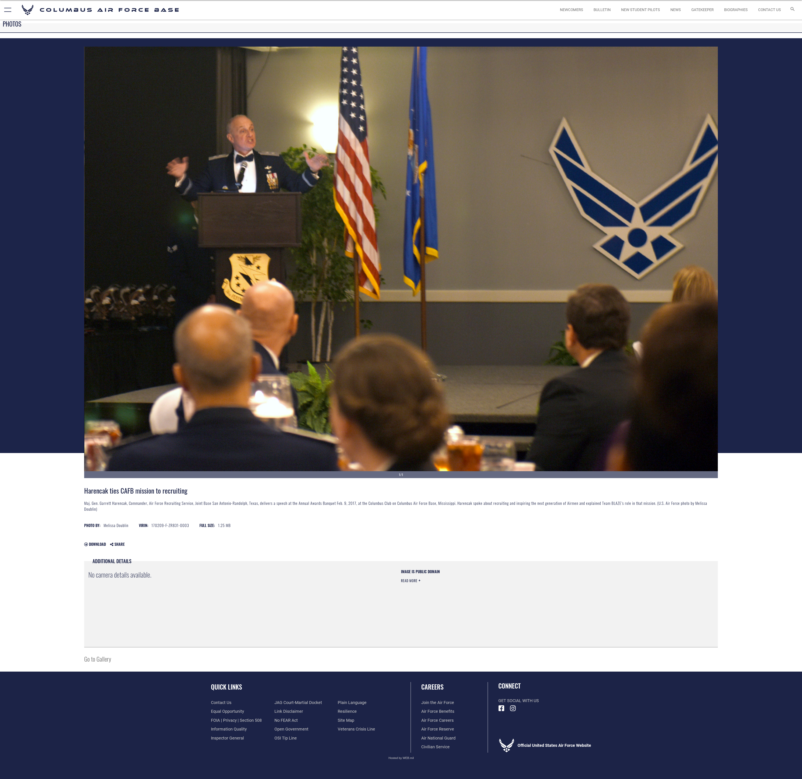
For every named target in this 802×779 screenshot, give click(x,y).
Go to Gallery (97, 658)
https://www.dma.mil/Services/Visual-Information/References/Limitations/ (534, 595)
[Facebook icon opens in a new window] (501, 708)
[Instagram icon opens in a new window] (513, 708)
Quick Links (226, 686)
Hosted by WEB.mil (401, 758)
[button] (7, 10)
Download (97, 544)
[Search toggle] (792, 10)
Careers (432, 686)
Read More (410, 580)
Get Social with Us (518, 700)
